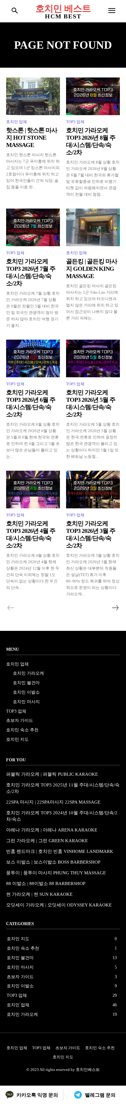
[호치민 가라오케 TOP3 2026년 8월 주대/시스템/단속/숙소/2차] (93, 96)
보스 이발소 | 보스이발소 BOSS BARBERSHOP (53, 862)
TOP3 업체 (75, 121)
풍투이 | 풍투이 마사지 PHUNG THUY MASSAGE (56, 872)
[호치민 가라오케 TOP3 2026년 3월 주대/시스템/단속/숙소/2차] (93, 489)
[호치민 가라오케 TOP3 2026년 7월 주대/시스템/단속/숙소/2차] (33, 227)
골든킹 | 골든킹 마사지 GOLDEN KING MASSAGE (91, 268)
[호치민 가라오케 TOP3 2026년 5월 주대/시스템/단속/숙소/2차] (93, 358)
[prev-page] (11, 607)
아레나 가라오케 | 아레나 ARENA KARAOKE (51, 829)
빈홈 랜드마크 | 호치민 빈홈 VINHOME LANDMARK (59, 851)
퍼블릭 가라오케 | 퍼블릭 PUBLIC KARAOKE (52, 774)
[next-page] (115, 607)
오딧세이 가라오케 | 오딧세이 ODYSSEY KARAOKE (59, 904)
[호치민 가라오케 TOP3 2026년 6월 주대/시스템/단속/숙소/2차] (33, 358)
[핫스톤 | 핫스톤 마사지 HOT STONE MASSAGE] (33, 96)
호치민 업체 (16, 121)
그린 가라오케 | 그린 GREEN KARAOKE (47, 840)
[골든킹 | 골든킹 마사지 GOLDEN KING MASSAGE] (93, 227)
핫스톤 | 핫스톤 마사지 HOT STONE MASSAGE (31, 137)
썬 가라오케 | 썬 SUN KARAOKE (39, 894)
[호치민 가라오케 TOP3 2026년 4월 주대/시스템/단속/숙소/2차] (33, 489)
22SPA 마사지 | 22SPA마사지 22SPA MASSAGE (53, 802)
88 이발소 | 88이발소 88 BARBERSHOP (45, 883)
